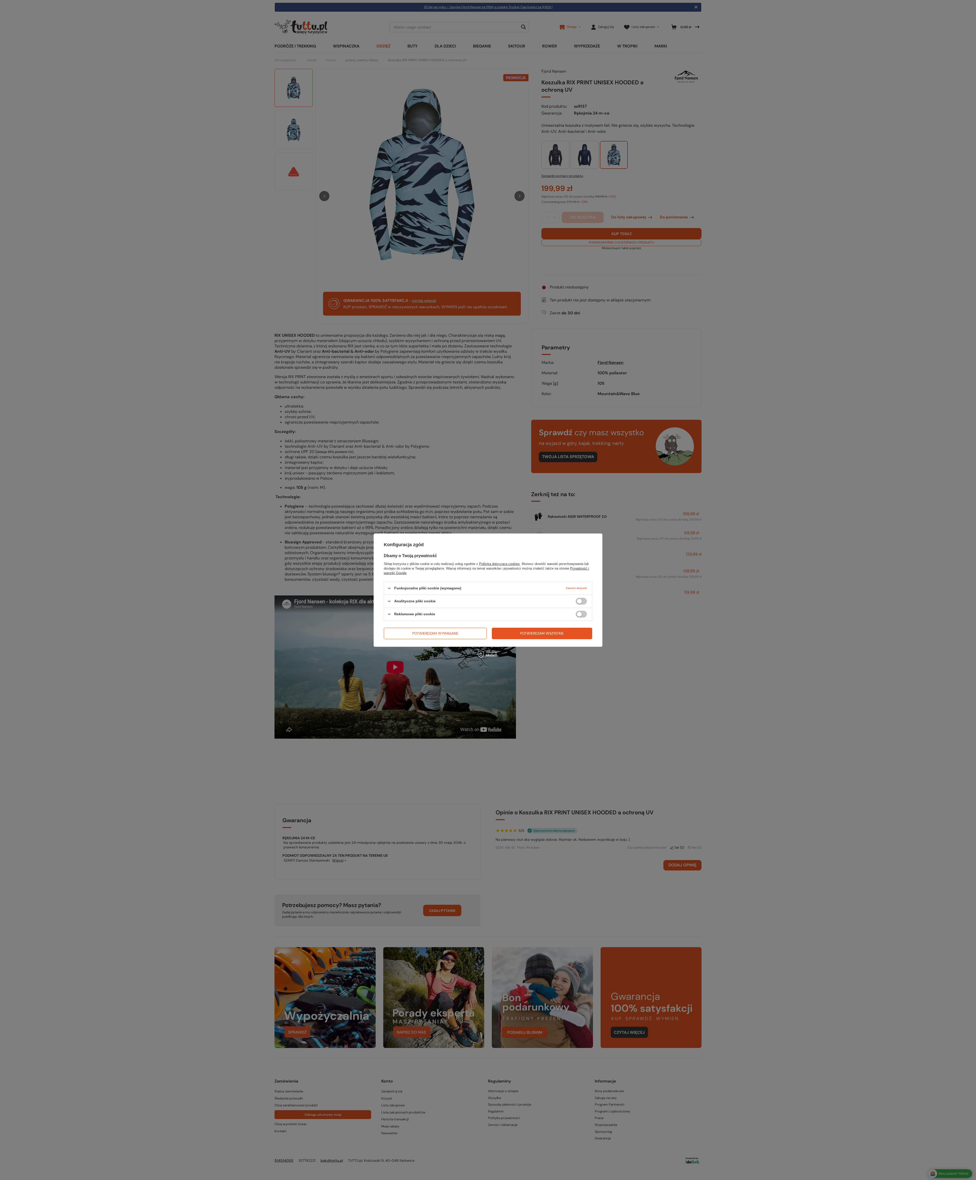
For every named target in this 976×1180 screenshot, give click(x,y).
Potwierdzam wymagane (435, 633)
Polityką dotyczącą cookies (499, 563)
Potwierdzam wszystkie (542, 633)
